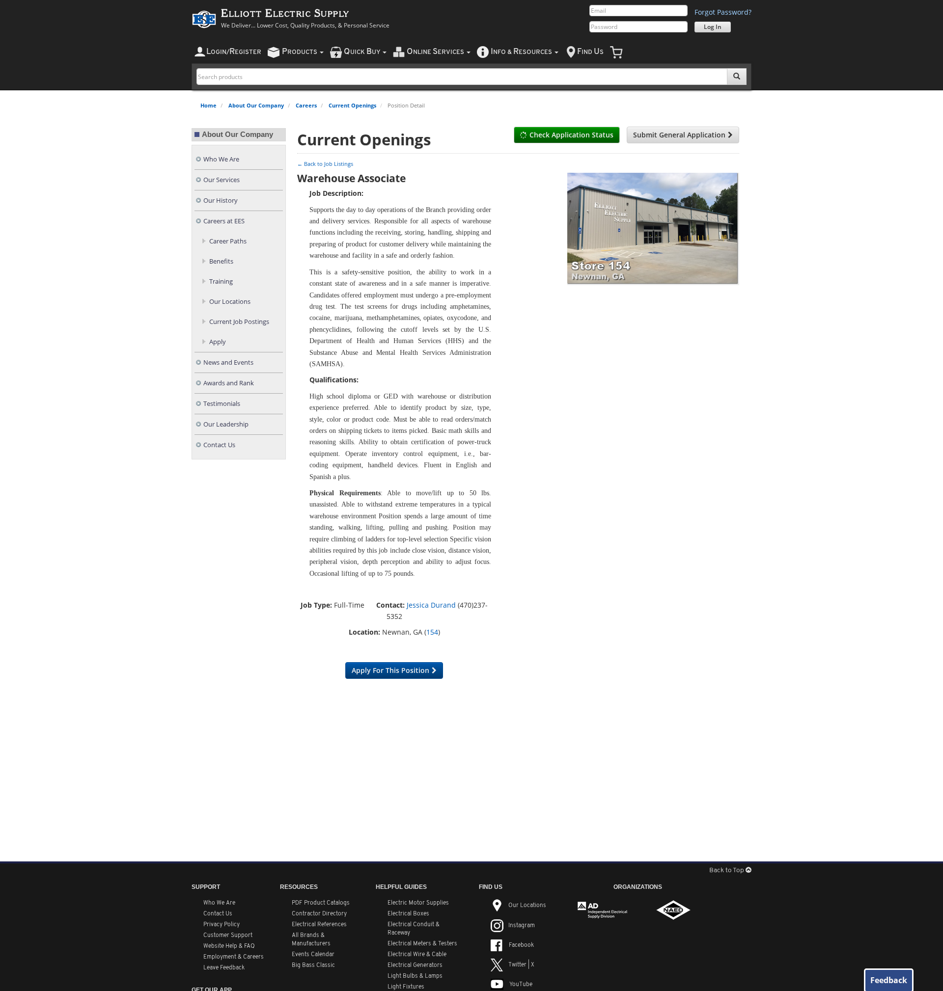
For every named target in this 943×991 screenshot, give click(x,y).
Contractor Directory (319, 914)
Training (221, 281)
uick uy (363, 52)
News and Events (228, 362)
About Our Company (256, 105)
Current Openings (352, 105)
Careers (306, 105)
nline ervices (436, 52)
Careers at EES (224, 221)
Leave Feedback (224, 968)
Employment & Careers (233, 957)
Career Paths (228, 241)
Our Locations (229, 301)
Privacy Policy (221, 925)
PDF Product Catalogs (321, 903)
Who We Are (221, 159)
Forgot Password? (722, 12)
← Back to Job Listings (325, 163)
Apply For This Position (390, 670)
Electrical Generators (415, 965)
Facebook (521, 945)
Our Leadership (226, 424)
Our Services (221, 180)
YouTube (520, 985)
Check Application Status (571, 134)
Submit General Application (679, 134)
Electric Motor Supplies (418, 903)
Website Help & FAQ (229, 946)
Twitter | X (521, 965)
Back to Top (727, 870)
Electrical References (319, 925)
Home (208, 105)
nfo (521, 52)
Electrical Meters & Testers (422, 944)
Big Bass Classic (313, 965)
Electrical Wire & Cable (417, 955)
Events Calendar (313, 955)
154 (432, 632)
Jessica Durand (431, 605)
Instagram (521, 926)
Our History (220, 200)
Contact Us (219, 445)
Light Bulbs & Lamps (415, 976)
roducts (300, 52)
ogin (233, 52)
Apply (217, 342)
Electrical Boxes (408, 914)
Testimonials (221, 404)
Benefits (221, 261)
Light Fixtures (406, 987)
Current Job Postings (239, 322)
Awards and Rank (228, 383)
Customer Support (227, 935)
